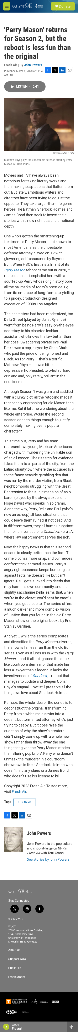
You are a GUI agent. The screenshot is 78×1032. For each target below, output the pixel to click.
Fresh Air (19, 791)
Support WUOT (18, 959)
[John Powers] (13, 839)
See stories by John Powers (48, 859)
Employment (16, 977)
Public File (14, 968)
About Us (14, 950)
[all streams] (72, 1027)
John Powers (33, 65)
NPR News (24, 802)
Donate (65, 6)
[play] (6, 1027)
